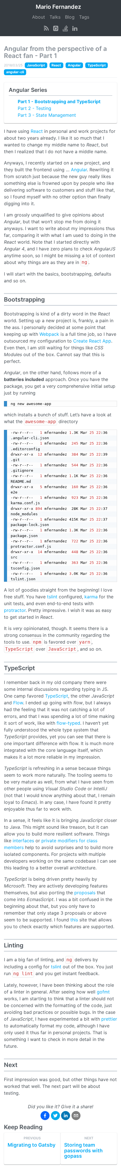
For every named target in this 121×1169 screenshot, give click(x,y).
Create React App (92, 341)
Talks (55, 17)
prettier (109, 1019)
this (74, 920)
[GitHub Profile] (55, 28)
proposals (84, 892)
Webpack (49, 334)
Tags (84, 17)
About (38, 17)
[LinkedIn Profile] (75, 28)
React (37, 131)
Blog (70, 17)
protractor (15, 610)
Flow (18, 702)
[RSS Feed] (46, 28)
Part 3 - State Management (47, 115)
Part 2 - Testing (34, 108)
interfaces (23, 840)
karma (91, 596)
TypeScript (56, 696)
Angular (79, 169)
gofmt (103, 992)
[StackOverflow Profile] (65, 28)
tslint (52, 596)
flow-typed (68, 723)
